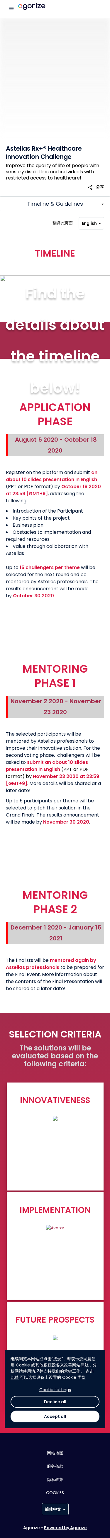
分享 (95, 187)
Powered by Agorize (65, 1528)
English (89, 223)
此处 (15, 1377)
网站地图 (55, 1453)
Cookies (55, 1493)
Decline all (55, 1402)
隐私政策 (55, 1479)
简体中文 (53, 1509)
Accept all (55, 1416)
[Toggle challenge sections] (55, 204)
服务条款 (55, 1466)
